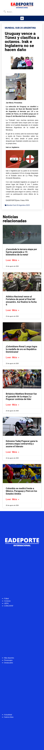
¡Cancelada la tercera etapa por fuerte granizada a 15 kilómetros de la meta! (21, 252)
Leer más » (12, 260)
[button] (22, 18)
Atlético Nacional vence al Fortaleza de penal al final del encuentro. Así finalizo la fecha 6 (21, 300)
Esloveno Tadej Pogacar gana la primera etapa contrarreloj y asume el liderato (22, 444)
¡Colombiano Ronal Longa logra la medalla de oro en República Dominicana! (21, 349)
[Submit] (4, 12)
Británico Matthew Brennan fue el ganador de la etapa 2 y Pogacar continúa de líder (21, 396)
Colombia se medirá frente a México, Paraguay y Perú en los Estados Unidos (21, 491)
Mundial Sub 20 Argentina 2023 (18, 205)
